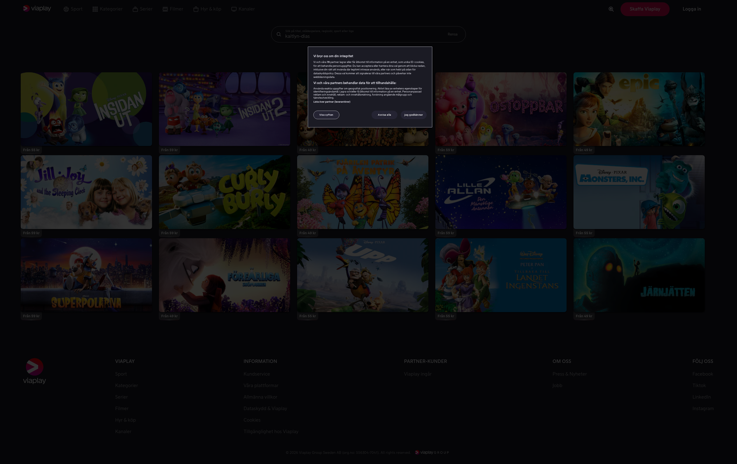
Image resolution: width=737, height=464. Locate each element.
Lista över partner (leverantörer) (331, 102)
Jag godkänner (413, 115)
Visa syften (326, 115)
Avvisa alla (384, 115)
